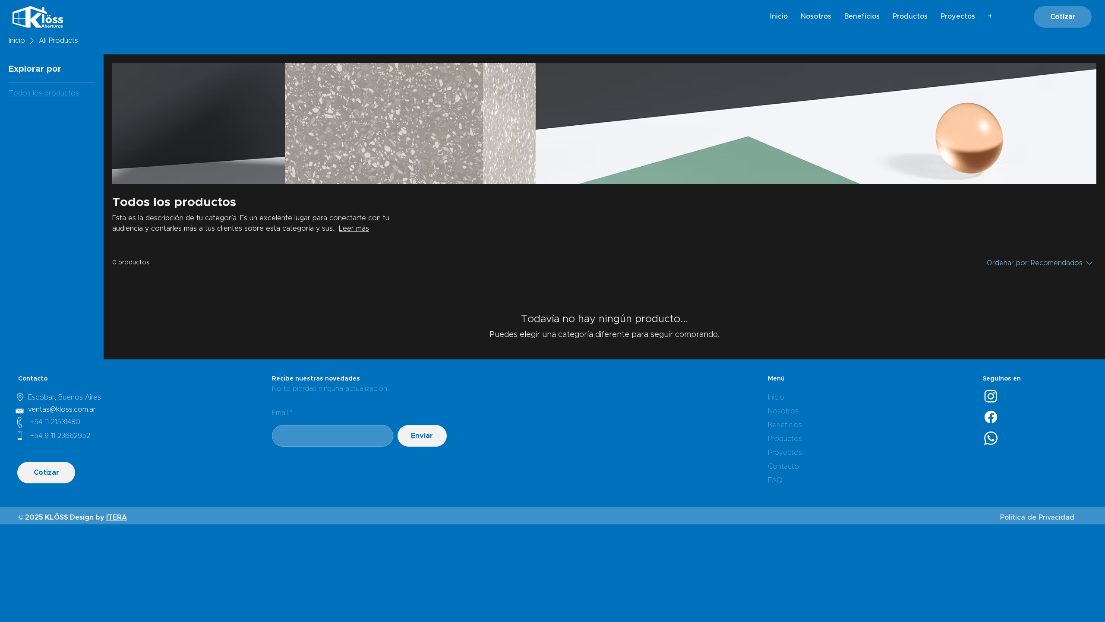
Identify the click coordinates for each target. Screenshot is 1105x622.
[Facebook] (990, 417)
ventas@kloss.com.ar (62, 409)
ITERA (116, 517)
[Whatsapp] (990, 438)
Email (280, 412)
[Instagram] (990, 395)
